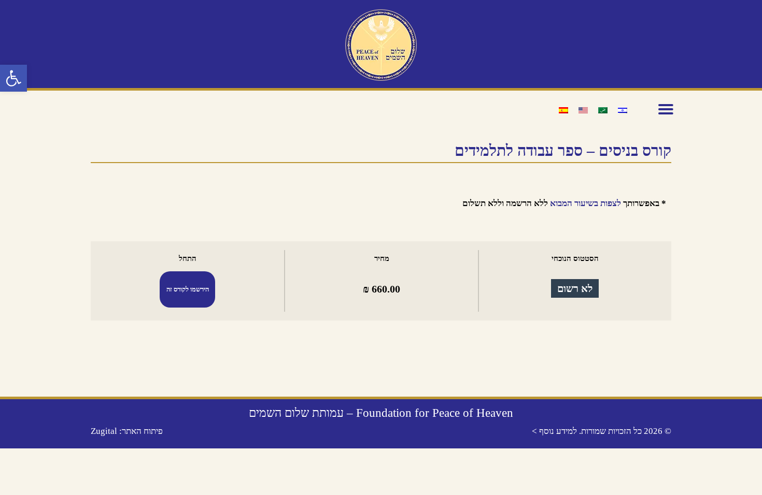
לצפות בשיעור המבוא (585, 203)
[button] (13, 78)
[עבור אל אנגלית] (583, 110)
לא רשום (574, 288)
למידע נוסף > (554, 431)
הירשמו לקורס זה (187, 289)
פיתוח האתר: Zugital (127, 431)
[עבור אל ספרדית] (563, 110)
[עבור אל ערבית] (603, 110)
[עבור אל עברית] (622, 110)
